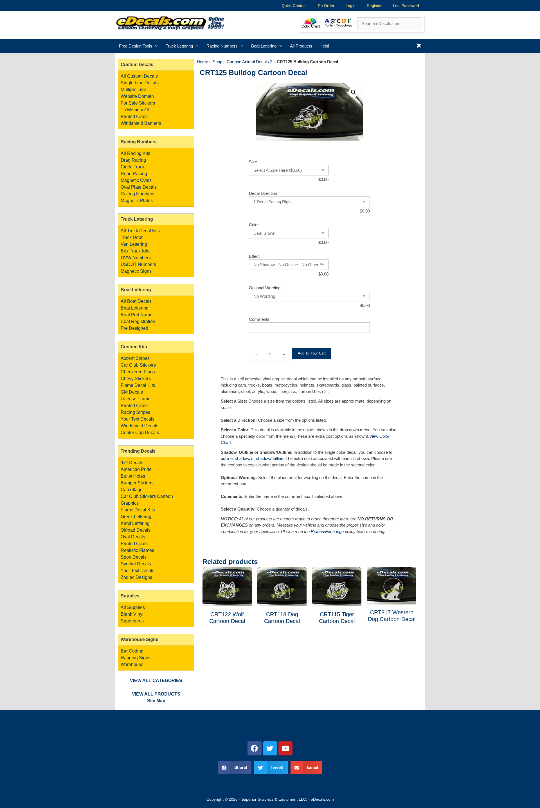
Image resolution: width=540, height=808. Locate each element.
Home (202, 61)
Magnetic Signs (136, 271)
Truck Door (132, 237)
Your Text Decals (137, 419)
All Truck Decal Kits (140, 230)
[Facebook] (255, 748)
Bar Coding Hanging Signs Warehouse (135, 658)
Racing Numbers (137, 193)
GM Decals (132, 392)
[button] (353, 92)
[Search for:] (389, 23)
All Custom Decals (139, 76)
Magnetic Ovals (136, 180)
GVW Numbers (136, 257)
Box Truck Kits (135, 251)
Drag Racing (133, 160)
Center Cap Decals (140, 432)
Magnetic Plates (137, 200)
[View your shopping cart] (419, 46)
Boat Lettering (134, 308)
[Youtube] (285, 748)
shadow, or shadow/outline (259, 458)
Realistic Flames (137, 550)
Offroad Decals (135, 530)
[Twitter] (270, 748)
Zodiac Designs (136, 577)
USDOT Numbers (138, 264)
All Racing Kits (135, 153)
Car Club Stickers (138, 365)
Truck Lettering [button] (179, 46)
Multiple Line (133, 89)
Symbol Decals (136, 563)
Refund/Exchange (327, 531)
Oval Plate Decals (139, 187)
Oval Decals (133, 536)
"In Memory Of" (135, 109)
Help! (324, 46)
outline (227, 458)
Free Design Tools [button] (135, 46)
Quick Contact (294, 5)
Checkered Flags (138, 371)
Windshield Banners (141, 123)
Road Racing (134, 173)
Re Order (326, 5)
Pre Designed (134, 328)
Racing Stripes (135, 412)
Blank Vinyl (132, 614)
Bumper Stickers (137, 482)
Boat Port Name (136, 314)
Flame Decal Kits (138, 385)
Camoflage (132, 489)
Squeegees (132, 621)
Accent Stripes (135, 358)
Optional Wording (264, 287)
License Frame (135, 398)
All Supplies (133, 607)
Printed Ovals (134, 116)
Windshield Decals (139, 425)
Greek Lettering (136, 516)
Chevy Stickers (136, 378)
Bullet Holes (133, 476)
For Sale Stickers (138, 103)
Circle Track (133, 166)
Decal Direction (263, 193)
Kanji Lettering (135, 523)
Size (253, 161)
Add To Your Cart (312, 353)
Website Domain (137, 96)
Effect (254, 256)
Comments (259, 319)
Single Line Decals (140, 82)
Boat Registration (138, 321)
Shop (217, 61)
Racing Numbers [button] (222, 46)
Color (254, 224)
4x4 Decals (132, 462)
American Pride (136, 469)
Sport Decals (134, 557)
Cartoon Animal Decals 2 (249, 61)
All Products (301, 46)
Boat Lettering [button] (263, 46)
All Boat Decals (136, 301)
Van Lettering (134, 244)
